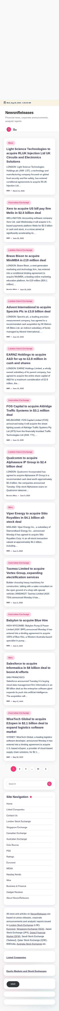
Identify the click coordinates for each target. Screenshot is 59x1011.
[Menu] (14, 129)
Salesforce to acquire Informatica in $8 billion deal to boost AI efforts (28, 668)
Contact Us (11, 815)
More (10, 143)
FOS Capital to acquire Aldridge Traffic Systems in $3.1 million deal (29, 410)
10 (38, 769)
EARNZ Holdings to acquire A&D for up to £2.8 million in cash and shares (26, 359)
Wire (10, 507)
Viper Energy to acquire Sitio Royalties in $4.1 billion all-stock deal (27, 518)
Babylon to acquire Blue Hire (27, 620)
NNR (13, 984)
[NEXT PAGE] (45, 769)
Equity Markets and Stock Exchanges (26, 971)
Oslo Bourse (12, 845)
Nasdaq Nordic (13, 874)
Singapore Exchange (16, 827)
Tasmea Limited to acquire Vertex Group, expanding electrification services (25, 573)
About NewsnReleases (17, 898)
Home (9, 804)
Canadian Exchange (16, 833)
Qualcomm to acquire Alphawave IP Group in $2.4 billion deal (26, 462)
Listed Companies (15, 809)
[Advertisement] (19, 19)
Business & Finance (16, 886)
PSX (8, 851)
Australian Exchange (18, 203)
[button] (45, 769)
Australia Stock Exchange (29, 944)
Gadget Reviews (14, 892)
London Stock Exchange (20, 250)
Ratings (10, 856)
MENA (9, 868)
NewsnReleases (19, 112)
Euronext (10, 862)
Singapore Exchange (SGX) (30, 929)
